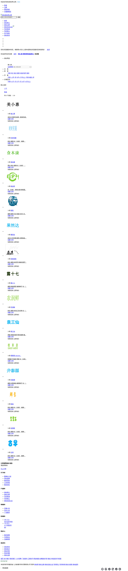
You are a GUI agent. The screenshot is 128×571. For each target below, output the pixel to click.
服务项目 (7, 480)
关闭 (48, 49)
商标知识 (7, 549)
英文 (15, 73)
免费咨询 (10, 121)
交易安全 (7, 537)
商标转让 (7, 23)
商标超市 (75, 564)
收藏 (9, 119)
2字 (33, 77)
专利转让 (7, 31)
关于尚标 (7, 33)
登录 (5, 5)
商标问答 (7, 551)
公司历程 (7, 482)
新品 (5, 92)
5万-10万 (22, 81)
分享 (12, 119)
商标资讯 (7, 35)
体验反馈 (54, 558)
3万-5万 (16, 81)
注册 (5, 7)
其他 (27, 73)
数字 (24, 73)
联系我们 (12, 558)
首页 (5, 20)
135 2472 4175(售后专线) (8, 525)
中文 (12, 73)
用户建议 (48, 558)
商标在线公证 (8, 27)
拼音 (21, 73)
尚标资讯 (7, 547)
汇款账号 (30, 558)
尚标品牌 (7, 478)
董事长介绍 (7, 476)
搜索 (19, 17)
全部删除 (10, 67)
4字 (18, 77)
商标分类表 (68, 564)
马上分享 (3, 469)
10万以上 (28, 81)
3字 (15, 77)
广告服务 (7, 512)
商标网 (36, 564)
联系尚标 (7, 485)
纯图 (30, 77)
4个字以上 (22, 77)
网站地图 (36, 558)
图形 (18, 73)
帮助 (18, 2)
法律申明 (7, 539)
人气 (5, 88)
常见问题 (7, 553)
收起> (11, 463)
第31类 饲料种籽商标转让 (26, 54)
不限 (9, 73)
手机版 (59, 558)
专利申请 (7, 29)
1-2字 (12, 77)
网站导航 (7, 9)
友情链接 (42, 558)
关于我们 (6, 558)
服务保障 (7, 535)
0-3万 (12, 81)
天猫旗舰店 (7, 11)
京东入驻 (7, 510)
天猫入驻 (7, 508)
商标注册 (7, 25)
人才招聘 (18, 558)
